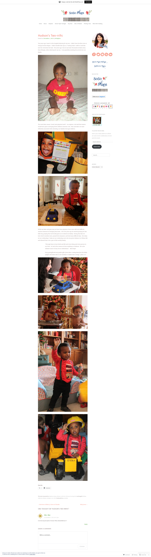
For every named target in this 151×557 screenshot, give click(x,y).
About (45, 23)
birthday (84, 496)
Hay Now (70, 23)
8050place (58, 38)
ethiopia (44, 498)
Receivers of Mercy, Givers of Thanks (49, 504)
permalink (65, 498)
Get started (88, 2)
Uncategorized (73, 496)
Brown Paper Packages (60, 23)
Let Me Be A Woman (65, 496)
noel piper (49, 498)
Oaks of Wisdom (78, 23)
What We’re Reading (97, 23)
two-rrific (54, 498)
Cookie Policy (32, 554)
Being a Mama (57, 496)
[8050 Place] (75, 14)
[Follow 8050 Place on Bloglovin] (99, 97)
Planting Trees (87, 23)
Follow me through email (98, 130)
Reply (86, 524)
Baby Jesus (84, 504)
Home (40, 23)
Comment (82, 546)
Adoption (51, 23)
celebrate (40, 498)
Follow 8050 (97, 146)
